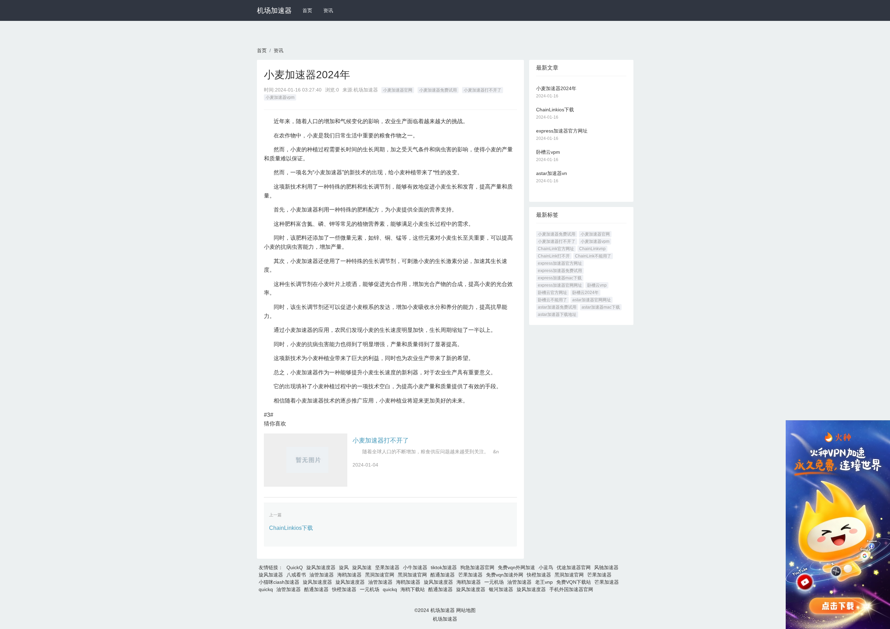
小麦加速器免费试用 (438, 90)
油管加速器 (321, 575)
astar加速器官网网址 (591, 299)
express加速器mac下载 (560, 278)
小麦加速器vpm (280, 97)
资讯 (328, 10)
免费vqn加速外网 (504, 575)
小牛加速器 (415, 567)
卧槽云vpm (548, 152)
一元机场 (494, 582)
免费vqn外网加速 (516, 567)
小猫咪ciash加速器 (279, 582)
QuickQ (294, 567)
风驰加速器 (606, 567)
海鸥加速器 (349, 575)
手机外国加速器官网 (571, 589)
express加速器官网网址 (560, 285)
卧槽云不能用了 (552, 299)
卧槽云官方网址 (552, 292)
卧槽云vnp (597, 285)
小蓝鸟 (546, 567)
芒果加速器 (470, 575)
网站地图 (466, 610)
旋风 (344, 567)
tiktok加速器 (444, 567)
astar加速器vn (551, 173)
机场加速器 (274, 10)
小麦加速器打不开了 (482, 90)
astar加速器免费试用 (557, 307)
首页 (307, 10)
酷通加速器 (442, 575)
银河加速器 (501, 589)
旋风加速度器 (320, 567)
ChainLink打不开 (554, 256)
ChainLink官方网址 (556, 248)
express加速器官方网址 (562, 131)
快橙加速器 (539, 575)
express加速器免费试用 (560, 270)
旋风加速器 (271, 575)
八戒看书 (296, 575)
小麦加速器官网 (397, 90)
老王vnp (544, 582)
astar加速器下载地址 (557, 314)
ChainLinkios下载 (291, 528)
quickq (266, 589)
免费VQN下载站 (573, 582)
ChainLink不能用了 (593, 256)
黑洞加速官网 (379, 575)
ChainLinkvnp (592, 248)
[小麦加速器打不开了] (305, 460)
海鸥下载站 (412, 589)
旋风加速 (362, 567)
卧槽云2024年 (585, 292)
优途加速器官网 (574, 567)
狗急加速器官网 (477, 567)
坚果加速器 (387, 567)
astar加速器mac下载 (601, 307)
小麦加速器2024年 (556, 88)
